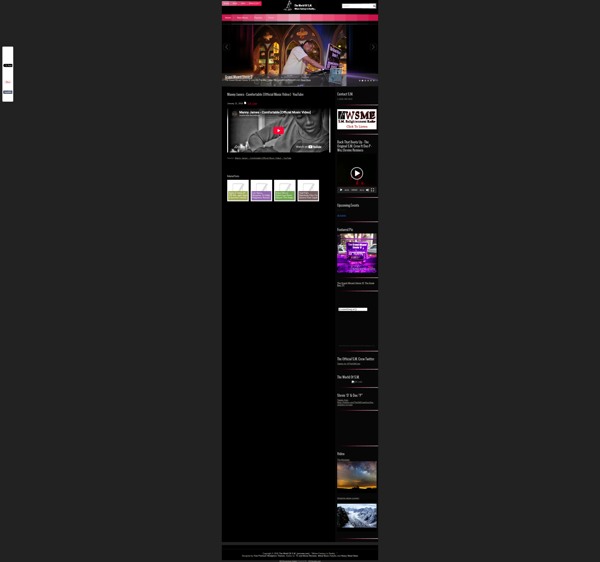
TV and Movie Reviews (306, 556)
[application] (357, 173)
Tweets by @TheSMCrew (348, 364)
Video (243, 3)
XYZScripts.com (314, 561)
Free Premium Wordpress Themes (269, 556)
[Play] (341, 189)
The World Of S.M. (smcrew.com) (294, 553)
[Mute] (367, 189)
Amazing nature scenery (348, 498)
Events (226, 3)
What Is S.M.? (254, 3)
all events (341, 215)
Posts (271, 17)
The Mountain (343, 460)
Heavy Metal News (349, 556)
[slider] (354, 190)
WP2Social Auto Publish (288, 561)
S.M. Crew (252, 103)
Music (235, 3)
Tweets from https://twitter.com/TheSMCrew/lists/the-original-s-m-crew (355, 402)
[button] (357, 173)
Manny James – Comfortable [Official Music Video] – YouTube (263, 158)
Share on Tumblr (8, 92)
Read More (292, 80)
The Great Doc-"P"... (236, 76)
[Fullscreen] (372, 189)
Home (228, 17)
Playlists (258, 17)
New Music (242, 17)
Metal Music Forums (327, 556)
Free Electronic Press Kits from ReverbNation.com (357, 346)
